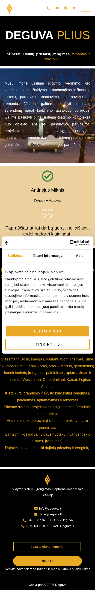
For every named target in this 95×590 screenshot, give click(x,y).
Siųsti (47, 561)
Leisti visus (47, 331)
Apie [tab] (79, 256)
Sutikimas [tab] (15, 256)
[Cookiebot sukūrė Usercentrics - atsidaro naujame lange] (69, 243)
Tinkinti (45, 344)
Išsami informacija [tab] (47, 256)
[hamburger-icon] (86, 8)
